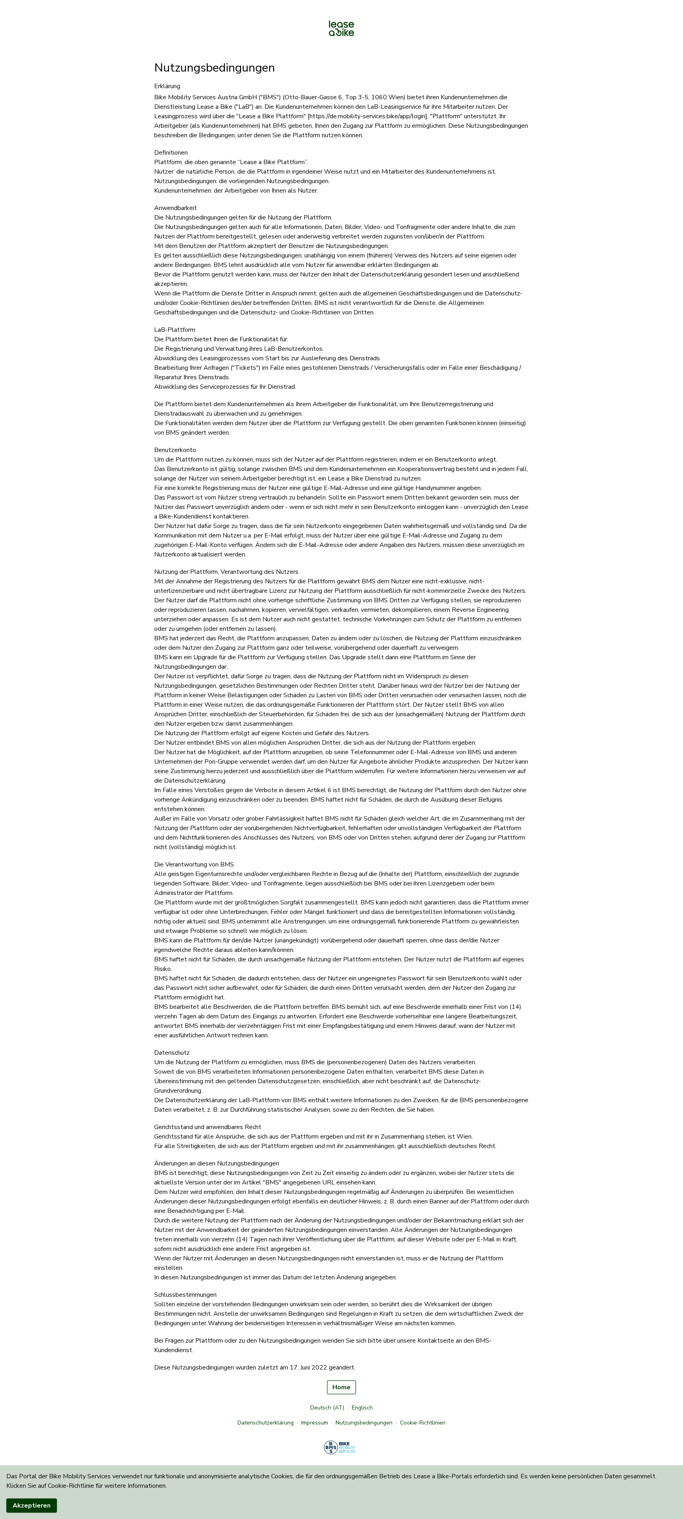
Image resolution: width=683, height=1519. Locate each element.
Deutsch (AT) (327, 1407)
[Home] (341, 29)
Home (341, 1387)
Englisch (362, 1407)
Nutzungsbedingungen (364, 1422)
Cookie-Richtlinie (71, 1485)
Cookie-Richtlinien (422, 1422)
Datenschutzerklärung (266, 1422)
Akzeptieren (32, 1505)
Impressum (314, 1422)
